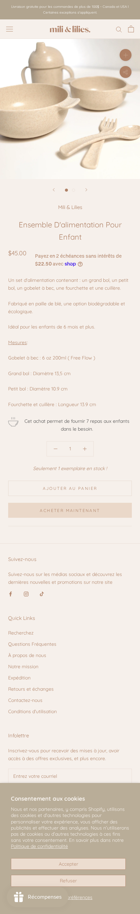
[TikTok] (41, 594)
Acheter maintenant (70, 510)
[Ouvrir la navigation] (9, 29)
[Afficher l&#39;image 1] (66, 190)
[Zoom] (126, 55)
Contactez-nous (25, 700)
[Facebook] (10, 594)
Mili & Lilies (70, 207)
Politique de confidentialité (39, 846)
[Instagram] (26, 594)
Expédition (19, 678)
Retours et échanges (31, 689)
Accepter (68, 864)
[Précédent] (54, 189)
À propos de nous (27, 655)
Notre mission (23, 666)
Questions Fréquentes (32, 644)
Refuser (68, 881)
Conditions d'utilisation (32, 711)
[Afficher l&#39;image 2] (73, 190)
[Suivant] (86, 189)
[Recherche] (119, 29)
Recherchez (21, 633)
